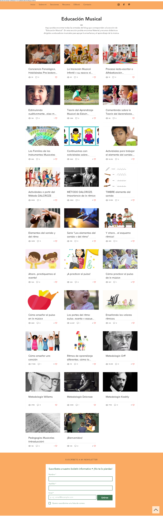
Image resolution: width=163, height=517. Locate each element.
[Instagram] (118, 4)
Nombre (52, 474)
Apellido (52, 484)
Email (51, 493)
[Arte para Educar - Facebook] (124, 4)
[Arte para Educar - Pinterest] (129, 4)
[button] (54, 5)
